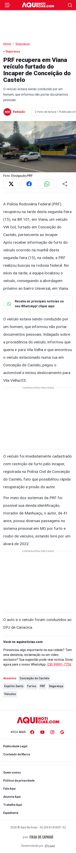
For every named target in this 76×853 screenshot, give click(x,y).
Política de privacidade (18, 780)
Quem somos (12, 772)
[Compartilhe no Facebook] (29, 184)
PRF (42, 686)
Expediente (10, 812)
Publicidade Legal (15, 746)
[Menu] (7, 5)
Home (7, 43)
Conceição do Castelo (34, 678)
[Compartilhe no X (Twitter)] (11, 184)
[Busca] (70, 5)
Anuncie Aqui (12, 796)
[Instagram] (52, 732)
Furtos (31, 686)
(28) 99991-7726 (59, 664)
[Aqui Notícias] (38, 5)
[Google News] (62, 732)
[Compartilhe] (65, 184)
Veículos (10, 694)
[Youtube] (42, 732)
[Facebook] (32, 732)
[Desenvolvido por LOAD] (50, 845)
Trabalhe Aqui (12, 804)
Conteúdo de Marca (16, 754)
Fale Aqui (9, 788)
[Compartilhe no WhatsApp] (47, 184)
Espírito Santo (14, 686)
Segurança (22, 43)
